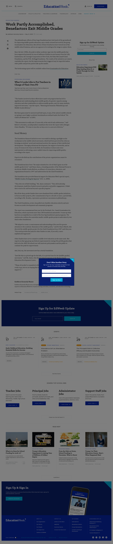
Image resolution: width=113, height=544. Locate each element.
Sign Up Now (57, 280)
